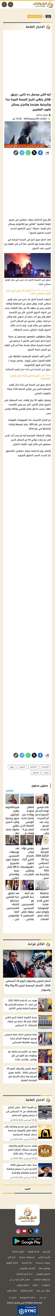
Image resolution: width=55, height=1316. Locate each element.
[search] (4, 4)
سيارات (35, 1285)
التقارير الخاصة (18, 1252)
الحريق (37, 312)
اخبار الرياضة (27, 1263)
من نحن (42, 1297)
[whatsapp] (15, 152)
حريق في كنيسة (37, 385)
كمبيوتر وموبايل (43, 1274)
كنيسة (40, 299)
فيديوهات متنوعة (27, 1257)
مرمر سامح (42, 114)
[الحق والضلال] (48, 16)
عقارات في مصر (43, 1291)
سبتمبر (16, 341)
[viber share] (22, 152)
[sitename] (27, 1214)
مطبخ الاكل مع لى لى (20, 1279)
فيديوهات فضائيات (42, 1279)
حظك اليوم (12, 1291)
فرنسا (27, 345)
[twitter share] (34, 152)
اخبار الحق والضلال (24, 1274)
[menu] (10, 4)
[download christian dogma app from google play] (27, 1241)
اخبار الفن (11, 1257)
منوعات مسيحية (43, 1263)
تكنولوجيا (46, 1285)
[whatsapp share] (28, 152)
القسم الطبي (44, 1257)
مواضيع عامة (44, 1268)
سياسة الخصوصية (28, 1297)
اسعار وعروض (23, 1285)
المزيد (27, 1189)
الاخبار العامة (35, 16)
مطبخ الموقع (12, 1263)
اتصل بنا (12, 1297)
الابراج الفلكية (27, 1291)
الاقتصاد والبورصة (27, 1268)
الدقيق (29, 455)
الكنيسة (13, 312)
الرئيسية (46, 1252)
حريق (12, 767)
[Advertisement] (27, 61)
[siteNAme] (44, 4)
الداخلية (35, 451)
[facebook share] (40, 152)
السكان (19, 321)
